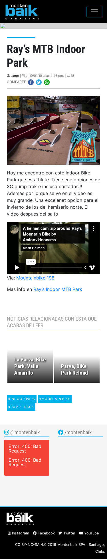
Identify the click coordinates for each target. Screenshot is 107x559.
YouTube (91, 533)
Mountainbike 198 (35, 278)
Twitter (68, 533)
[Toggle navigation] (94, 11)
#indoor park (21, 399)
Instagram (20, 533)
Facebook (46, 533)
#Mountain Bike (54, 399)
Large (15, 76)
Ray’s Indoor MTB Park (57, 289)
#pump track (21, 407)
